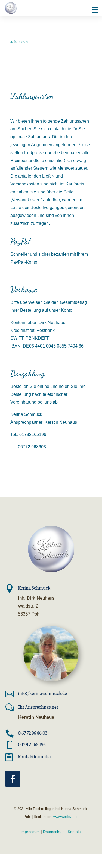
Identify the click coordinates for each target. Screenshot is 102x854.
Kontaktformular (34, 756)
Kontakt (74, 831)
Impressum (30, 831)
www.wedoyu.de (65, 817)
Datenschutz (53, 831)
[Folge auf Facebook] (12, 779)
